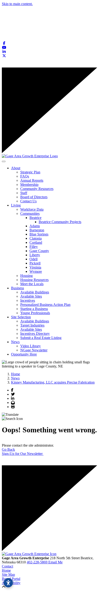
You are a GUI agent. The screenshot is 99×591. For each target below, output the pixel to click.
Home (6, 570)
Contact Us (28, 201)
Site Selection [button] (21, 317)
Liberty (34, 255)
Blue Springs (38, 234)
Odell (33, 259)
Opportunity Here (24, 354)
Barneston (36, 230)
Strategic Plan (30, 172)
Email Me (55, 562)
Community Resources (36, 189)
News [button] (15, 342)
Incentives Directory (35, 334)
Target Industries (32, 325)
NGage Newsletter (33, 350)
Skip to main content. (17, 4)
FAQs (24, 176)
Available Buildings (34, 292)
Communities (30, 213)
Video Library (30, 346)
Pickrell (35, 263)
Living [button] (16, 205)
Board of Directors (33, 197)
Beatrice (35, 218)
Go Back (8, 449)
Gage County (39, 251)
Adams (34, 226)
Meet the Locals (32, 284)
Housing (26, 276)
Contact (7, 566)
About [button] (15, 168)
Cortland (35, 242)
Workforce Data (32, 209)
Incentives (27, 300)
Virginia (35, 267)
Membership (29, 184)
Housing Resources (34, 280)
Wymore (35, 271)
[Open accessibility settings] (8, 582)
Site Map (8, 575)
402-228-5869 (37, 562)
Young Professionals (35, 313)
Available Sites (31, 296)
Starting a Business (34, 309)
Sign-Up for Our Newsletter (23, 454)
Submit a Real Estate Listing (40, 338)
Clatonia (35, 238)
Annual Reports (31, 180)
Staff (23, 193)
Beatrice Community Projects (60, 222)
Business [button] (17, 288)
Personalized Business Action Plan (45, 305)
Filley (33, 247)
